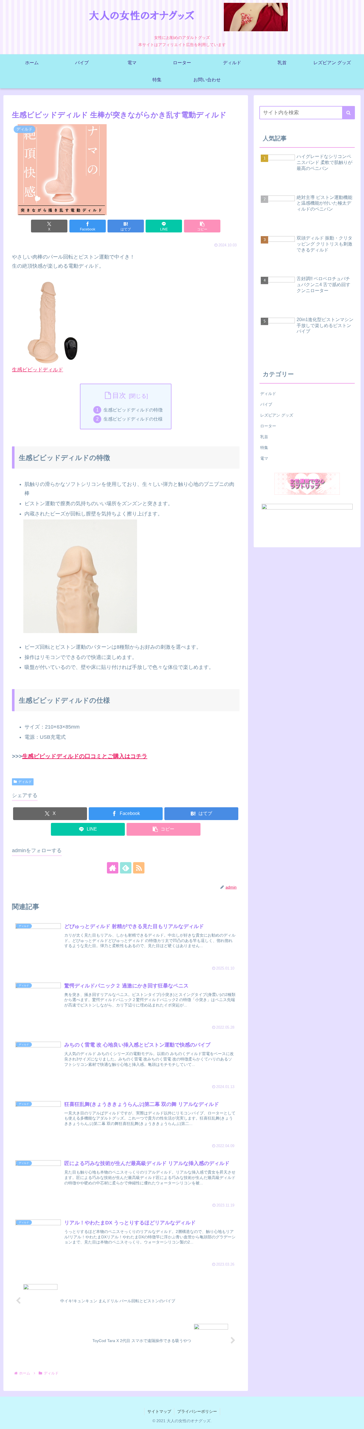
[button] (202, 226)
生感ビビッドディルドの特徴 (133, 409)
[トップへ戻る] (355, 1420)
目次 (119, 395)
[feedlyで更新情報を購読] (125, 867)
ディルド (25, 782)
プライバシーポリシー (197, 1411)
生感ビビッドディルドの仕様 (133, 418)
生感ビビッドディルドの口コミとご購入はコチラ (84, 756)
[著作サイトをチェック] (112, 867)
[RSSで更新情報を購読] (138, 867)
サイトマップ (159, 1411)
